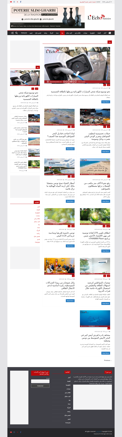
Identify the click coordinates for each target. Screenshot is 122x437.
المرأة (51, 33)
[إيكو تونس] (110, 33)
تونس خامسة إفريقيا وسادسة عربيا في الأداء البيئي (62, 234)
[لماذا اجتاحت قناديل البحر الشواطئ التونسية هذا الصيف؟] (59, 117)
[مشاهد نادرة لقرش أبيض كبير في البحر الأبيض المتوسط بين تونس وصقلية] (95, 318)
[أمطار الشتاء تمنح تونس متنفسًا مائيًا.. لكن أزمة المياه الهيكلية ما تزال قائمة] (59, 166)
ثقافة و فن (77, 33)
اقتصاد (99, 33)
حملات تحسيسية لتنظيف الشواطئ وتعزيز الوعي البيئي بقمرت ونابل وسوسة (97, 136)
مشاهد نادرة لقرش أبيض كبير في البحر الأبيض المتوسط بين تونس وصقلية (95, 338)
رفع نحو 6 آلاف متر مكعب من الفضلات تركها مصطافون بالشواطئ (97, 186)
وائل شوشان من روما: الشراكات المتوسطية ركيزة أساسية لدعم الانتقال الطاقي (60, 285)
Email (47, 378)
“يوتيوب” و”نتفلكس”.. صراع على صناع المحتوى (84, 2)
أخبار (105, 33)
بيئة (62, 33)
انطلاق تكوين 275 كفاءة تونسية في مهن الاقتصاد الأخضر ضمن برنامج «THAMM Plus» (96, 235)
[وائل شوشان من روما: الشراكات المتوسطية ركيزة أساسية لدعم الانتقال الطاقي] (59, 266)
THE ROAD (101, 433)
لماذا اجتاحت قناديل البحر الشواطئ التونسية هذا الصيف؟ (61, 135)
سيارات (85, 33)
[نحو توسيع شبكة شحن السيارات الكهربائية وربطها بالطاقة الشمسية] (77, 65)
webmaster (95, 88)
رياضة (45, 33)
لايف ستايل (69, 33)
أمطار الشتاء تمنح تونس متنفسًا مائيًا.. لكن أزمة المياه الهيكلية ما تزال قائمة (61, 186)
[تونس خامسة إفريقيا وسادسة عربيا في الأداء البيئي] (59, 216)
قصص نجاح (38, 33)
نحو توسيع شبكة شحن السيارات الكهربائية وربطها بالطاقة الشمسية (80, 91)
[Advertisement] (25, 51)
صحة (57, 33)
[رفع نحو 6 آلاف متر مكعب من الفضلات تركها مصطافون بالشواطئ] (95, 166)
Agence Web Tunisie (108, 433)
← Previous (108, 360)
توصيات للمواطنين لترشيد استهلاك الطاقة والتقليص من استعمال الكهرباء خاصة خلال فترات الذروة (97, 286)
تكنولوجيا (92, 33)
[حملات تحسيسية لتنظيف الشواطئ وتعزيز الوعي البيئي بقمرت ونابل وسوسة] (95, 117)
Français (24, 33)
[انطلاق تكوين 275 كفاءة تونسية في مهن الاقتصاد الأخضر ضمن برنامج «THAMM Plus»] (95, 216)
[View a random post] (12, 33)
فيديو (31, 33)
